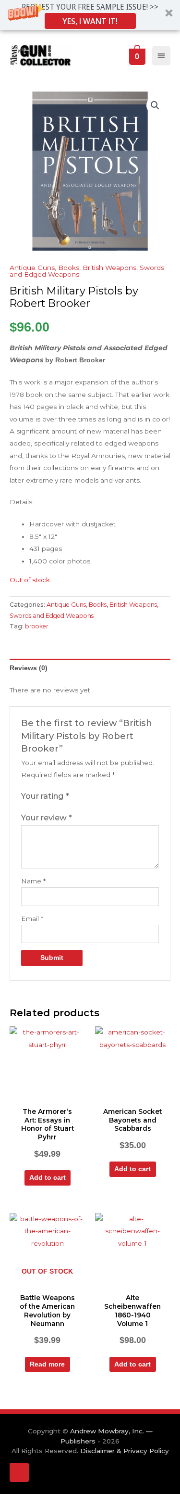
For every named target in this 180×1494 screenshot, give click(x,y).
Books (68, 267)
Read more (47, 1364)
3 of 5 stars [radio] (96, 796)
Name (33, 881)
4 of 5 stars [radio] (106, 796)
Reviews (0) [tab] (29, 668)
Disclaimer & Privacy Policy (124, 1451)
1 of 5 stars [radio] (77, 796)
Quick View (47, 1095)
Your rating (45, 796)
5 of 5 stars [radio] (116, 796)
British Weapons (109, 267)
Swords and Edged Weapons (52, 615)
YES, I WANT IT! (90, 21)
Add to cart (47, 1177)
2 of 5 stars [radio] (86, 796)
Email (32, 918)
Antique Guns (32, 267)
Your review (46, 817)
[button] (90, 15)
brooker (36, 626)
